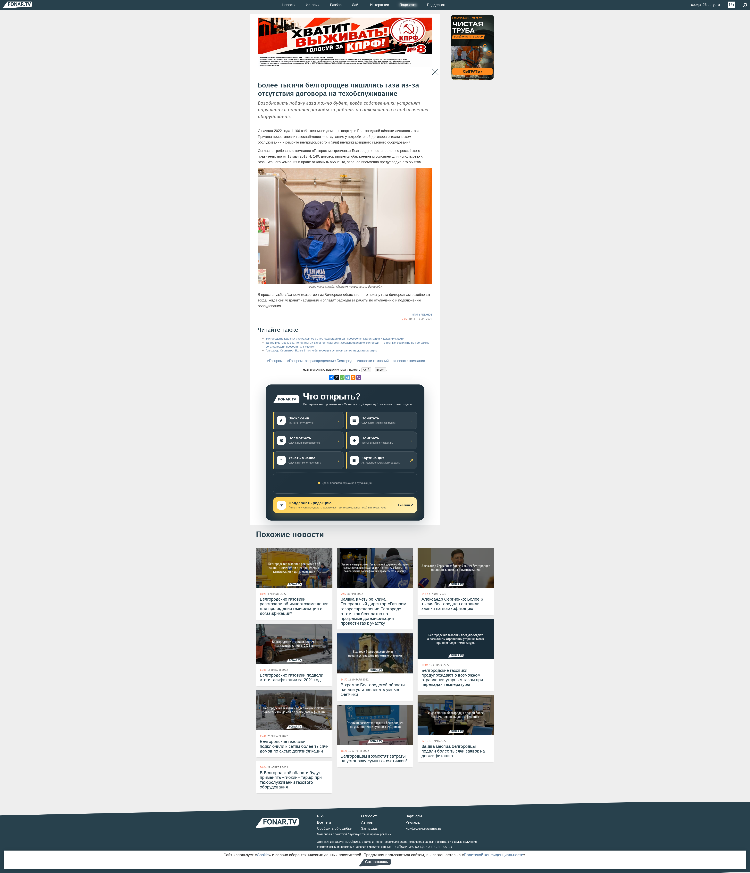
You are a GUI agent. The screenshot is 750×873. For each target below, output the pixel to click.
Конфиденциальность (423, 828)
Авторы (367, 822)
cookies (353, 841)
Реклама (412, 822)
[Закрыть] (435, 72)
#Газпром (274, 360)
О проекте (369, 816)
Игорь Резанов (422, 314)
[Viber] (358, 377)
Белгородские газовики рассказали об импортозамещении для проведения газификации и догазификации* (335, 339)
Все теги (324, 822)
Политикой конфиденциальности (493, 854)
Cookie (263, 854)
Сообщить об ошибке (334, 828)
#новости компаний (373, 360)
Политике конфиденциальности (425, 846)
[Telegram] (347, 377)
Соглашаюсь (376, 861)
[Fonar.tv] (17, 5)
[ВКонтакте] (331, 377)
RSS (320, 816)
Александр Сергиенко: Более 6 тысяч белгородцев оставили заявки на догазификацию (322, 350)
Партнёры (413, 816)
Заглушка (369, 828)
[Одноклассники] (353, 377)
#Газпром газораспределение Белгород (319, 360)
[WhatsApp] (342, 377)
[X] (336, 377)
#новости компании (409, 360)
